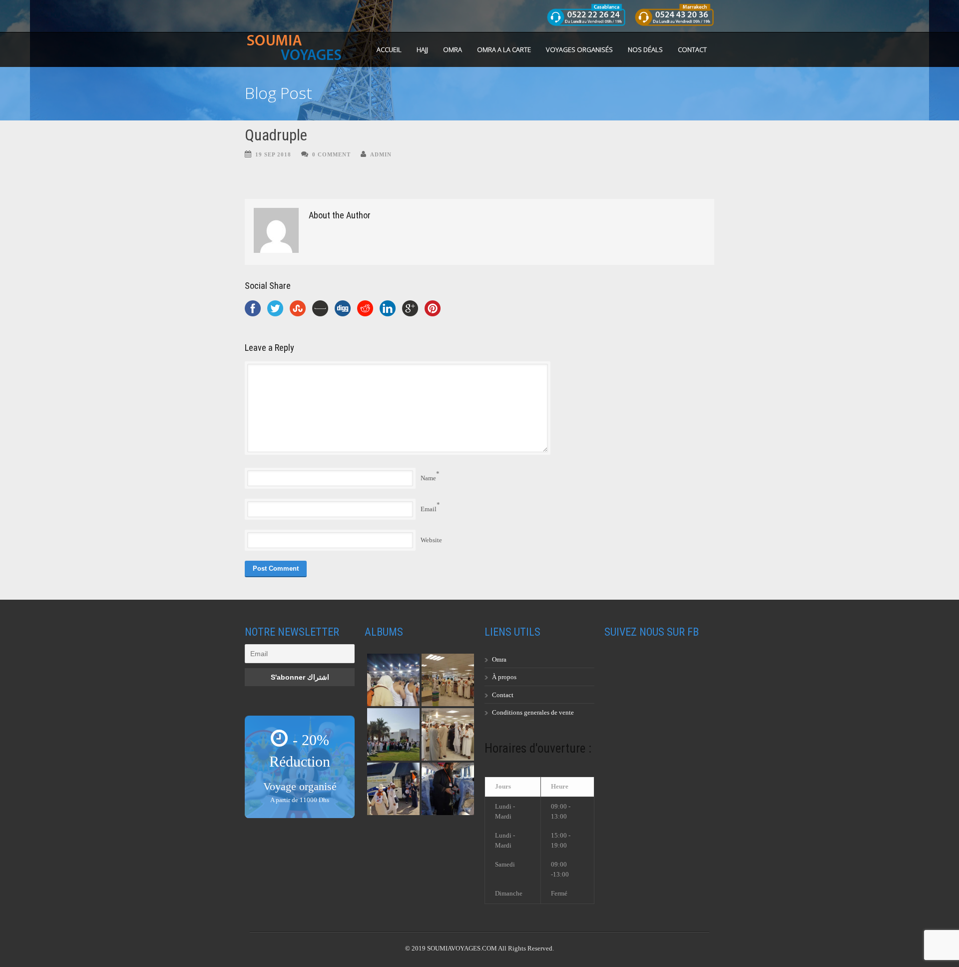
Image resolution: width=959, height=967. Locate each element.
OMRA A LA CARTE (504, 49)
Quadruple (276, 135)
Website (431, 540)
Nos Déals (645, 49)
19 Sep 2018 (273, 154)
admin (381, 154)
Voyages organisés (579, 49)
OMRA (452, 49)
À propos (504, 677)
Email (429, 509)
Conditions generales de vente (533, 712)
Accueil (389, 49)
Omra (499, 659)
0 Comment (331, 154)
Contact (692, 49)
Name (428, 478)
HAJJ (422, 49)
